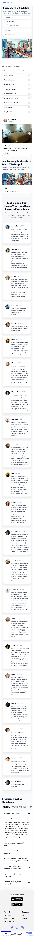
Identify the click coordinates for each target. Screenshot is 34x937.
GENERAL (6, 807)
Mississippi (5, 2)
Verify (21, 934)
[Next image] (29, 133)
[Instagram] (22, 927)
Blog (23, 915)
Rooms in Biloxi (6, 935)
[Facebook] (12, 927)
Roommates (15, 935)
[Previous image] (4, 133)
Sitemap (24, 918)
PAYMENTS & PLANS (20, 807)
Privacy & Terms (9, 918)
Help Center (7, 915)
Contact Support (9, 921)
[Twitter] (17, 927)
